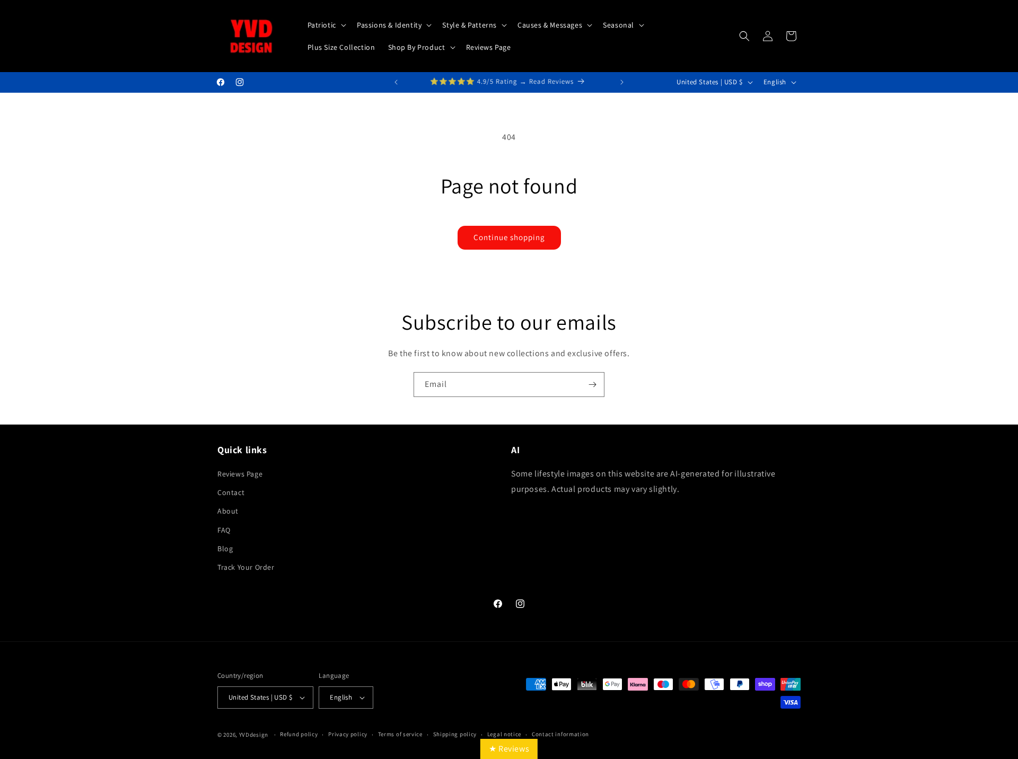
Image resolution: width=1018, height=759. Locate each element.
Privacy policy (347, 734)
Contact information (560, 734)
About (228, 511)
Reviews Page (239, 474)
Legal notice (504, 734)
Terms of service (400, 734)
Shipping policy (455, 734)
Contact (230, 492)
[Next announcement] (622, 82)
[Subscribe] (592, 384)
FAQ (224, 530)
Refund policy (299, 734)
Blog (225, 548)
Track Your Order (246, 567)
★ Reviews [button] (509, 748)
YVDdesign (253, 734)
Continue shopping (509, 237)
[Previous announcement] (396, 82)
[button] (325, 25)
